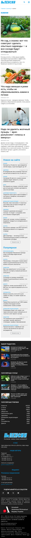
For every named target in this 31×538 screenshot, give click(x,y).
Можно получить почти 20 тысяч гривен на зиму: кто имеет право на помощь (14, 295)
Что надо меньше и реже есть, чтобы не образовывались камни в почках (15, 90)
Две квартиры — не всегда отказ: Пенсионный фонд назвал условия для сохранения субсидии (15, 237)
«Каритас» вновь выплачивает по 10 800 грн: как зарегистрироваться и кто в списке (15, 287)
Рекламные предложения (10, 473)
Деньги (5, 284)
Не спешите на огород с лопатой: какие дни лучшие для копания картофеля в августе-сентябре (15, 188)
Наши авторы (15, 450)
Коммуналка (18, 528)
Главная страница (6, 8)
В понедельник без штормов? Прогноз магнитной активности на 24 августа (15, 172)
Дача (4, 184)
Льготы (5, 226)
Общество (6, 267)
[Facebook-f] (3, 493)
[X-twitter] (13, 493)
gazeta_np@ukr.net (6, 484)
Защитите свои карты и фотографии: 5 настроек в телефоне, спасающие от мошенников (15, 196)
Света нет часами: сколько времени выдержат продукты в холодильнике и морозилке (15, 221)
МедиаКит (15, 470)
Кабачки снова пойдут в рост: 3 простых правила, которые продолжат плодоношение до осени (20, 378)
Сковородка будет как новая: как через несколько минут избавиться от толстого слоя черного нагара (15, 312)
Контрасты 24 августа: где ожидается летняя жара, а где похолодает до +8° (15, 166)
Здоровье (6, 170)
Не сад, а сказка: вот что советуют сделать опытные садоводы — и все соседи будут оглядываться (14, 46)
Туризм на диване (5, 534)
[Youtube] (18, 493)
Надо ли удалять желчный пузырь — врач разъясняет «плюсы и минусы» (15, 133)
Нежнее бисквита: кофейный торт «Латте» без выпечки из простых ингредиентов (13, 328)
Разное (5, 163)
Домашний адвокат (17, 529)
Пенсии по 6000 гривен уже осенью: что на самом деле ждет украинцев (19, 395)
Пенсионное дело (8, 251)
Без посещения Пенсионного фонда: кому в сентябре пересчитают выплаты (14, 254)
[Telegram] (8, 493)
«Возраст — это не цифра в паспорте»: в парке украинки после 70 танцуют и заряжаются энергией (20, 387)
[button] (28, 2)
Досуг (16, 531)
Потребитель (7, 292)
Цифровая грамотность (10, 193)
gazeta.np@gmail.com (7, 464)
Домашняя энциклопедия (10, 201)
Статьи (3, 536)
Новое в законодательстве (7, 533)
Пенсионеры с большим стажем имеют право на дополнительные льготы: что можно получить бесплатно (15, 262)
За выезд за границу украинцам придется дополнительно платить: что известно (15, 279)
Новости (3, 528)
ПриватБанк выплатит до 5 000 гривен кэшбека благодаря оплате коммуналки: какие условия (15, 303)
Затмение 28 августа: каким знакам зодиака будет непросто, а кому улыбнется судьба (14, 179)
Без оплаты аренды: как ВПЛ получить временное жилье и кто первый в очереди (15, 229)
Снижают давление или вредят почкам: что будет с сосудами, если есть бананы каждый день (14, 212)
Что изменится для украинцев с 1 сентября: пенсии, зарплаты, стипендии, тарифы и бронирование (14, 320)
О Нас (15, 443)
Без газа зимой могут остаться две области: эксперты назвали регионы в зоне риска (15, 270)
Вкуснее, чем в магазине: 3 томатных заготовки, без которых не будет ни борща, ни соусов (14, 204)
